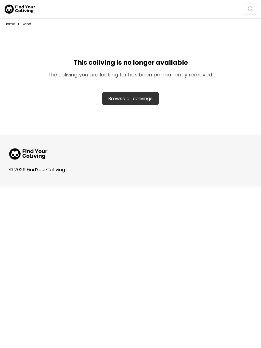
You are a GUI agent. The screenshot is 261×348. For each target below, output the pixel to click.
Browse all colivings (130, 98)
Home (10, 23)
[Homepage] (20, 9)
